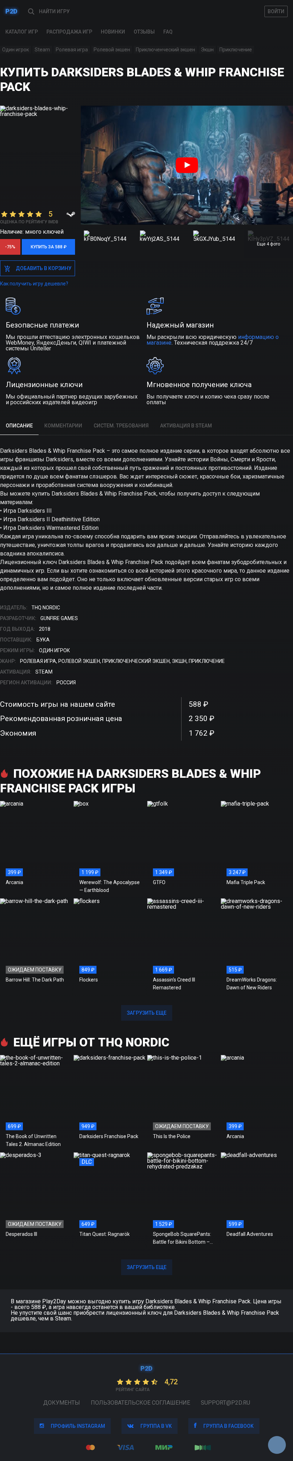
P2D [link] (11, 11)
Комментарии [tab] (63, 425)
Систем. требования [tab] (121, 425)
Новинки (113, 32)
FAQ (168, 32)
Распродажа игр (69, 32)
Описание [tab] (19, 425)
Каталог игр (21, 32)
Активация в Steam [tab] (186, 425)
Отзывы (144, 32)
